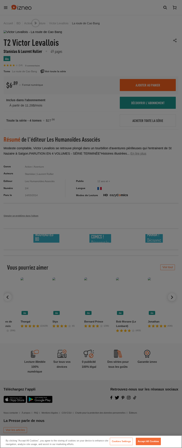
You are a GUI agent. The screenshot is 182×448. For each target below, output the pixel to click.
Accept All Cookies (148, 441)
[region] (91, 441)
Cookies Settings (121, 441)
